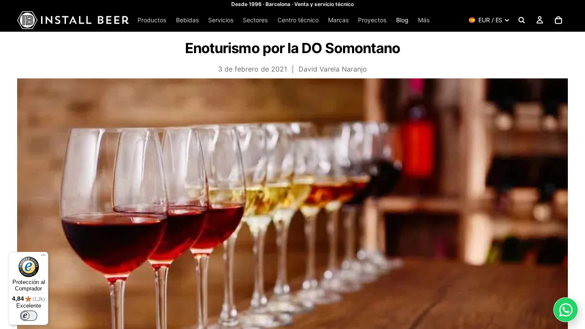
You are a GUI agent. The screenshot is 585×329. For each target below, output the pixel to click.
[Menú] (43, 257)
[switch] (28, 316)
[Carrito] (558, 20)
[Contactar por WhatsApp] (565, 309)
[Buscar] (521, 20)
